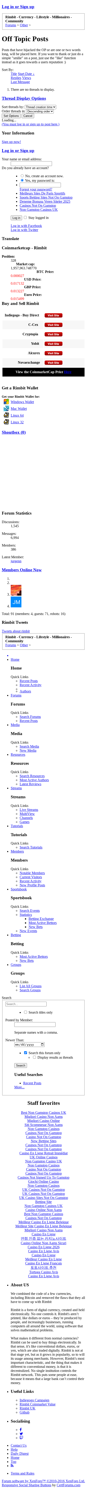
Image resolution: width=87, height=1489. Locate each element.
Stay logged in (38, 218)
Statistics (26, 915)
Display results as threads (55, 1057)
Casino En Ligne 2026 (44, 1247)
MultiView (27, 814)
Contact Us (19, 1445)
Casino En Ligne (44, 1234)
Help (14, 1449)
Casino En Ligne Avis (43, 1251)
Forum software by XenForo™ (43, 1481)
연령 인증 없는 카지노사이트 (43, 1238)
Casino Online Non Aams (43, 1210)
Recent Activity (30, 685)
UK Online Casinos (44, 1157)
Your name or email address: (22, 159)
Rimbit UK (27, 1408)
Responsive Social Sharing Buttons (26, 1485)
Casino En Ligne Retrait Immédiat (43, 1153)
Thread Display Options (24, 98)
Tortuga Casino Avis (43, 1272)
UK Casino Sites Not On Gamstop (43, 1198)
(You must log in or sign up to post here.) (30, 124)
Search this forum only (44, 1053)
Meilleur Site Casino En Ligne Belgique (43, 1226)
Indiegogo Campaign (34, 1400)
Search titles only (40, 1012)
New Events (28, 931)
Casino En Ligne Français (43, 1263)
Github (24, 1412)
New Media (28, 750)
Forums (16, 695)
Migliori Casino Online (43, 1121)
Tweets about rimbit (16, 631)
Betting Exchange (41, 919)
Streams (16, 788)
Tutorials (17, 826)
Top (13, 1462)
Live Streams (29, 810)
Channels (26, 818)
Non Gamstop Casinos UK (39, 209)
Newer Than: (14, 1040)
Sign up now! (11, 142)
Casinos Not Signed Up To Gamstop (43, 1177)
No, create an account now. (44, 176)
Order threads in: (13, 111)
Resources (18, 754)
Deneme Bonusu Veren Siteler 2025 (45, 201)
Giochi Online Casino (43, 1181)
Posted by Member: (19, 1020)
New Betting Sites (43, 1141)
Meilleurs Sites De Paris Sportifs (42, 193)
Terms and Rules (22, 1473)
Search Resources (32, 776)
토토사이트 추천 (43, 1267)
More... (19, 1087)
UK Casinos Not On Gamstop (43, 1190)
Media (15, 725)
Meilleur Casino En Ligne (43, 1259)
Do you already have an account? (25, 168)
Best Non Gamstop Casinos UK (43, 1112)
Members (17, 851)
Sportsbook (19, 889)
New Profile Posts (32, 885)
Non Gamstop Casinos (44, 1129)
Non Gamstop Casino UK (43, 1161)
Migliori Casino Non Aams (44, 1117)
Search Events (30, 910)
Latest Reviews (30, 784)
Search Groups (30, 990)
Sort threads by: (13, 107)
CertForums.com (68, 1485)
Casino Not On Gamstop (43, 1137)
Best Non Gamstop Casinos (43, 1214)
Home (15, 659)
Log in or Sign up (18, 6)
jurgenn (16, 561)
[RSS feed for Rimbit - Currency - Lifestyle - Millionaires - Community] (12, 1466)
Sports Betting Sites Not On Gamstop (46, 197)
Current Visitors (31, 877)
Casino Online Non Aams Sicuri (43, 1243)
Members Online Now (22, 569)
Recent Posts (29, 681)
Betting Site (43, 1202)
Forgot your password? (36, 189)
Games (24, 822)
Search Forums (30, 717)
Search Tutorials (31, 847)
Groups (16, 965)
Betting (16, 935)
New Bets (36, 927)
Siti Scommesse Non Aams (44, 1125)
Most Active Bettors (43, 923)
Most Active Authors (34, 780)
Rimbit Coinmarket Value (38, 1404)
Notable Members (32, 873)
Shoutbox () (14, 432)
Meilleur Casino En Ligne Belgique (44, 1222)
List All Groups (30, 986)
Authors (25, 691)
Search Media (29, 746)
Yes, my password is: (39, 180)
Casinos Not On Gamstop (38, 205)
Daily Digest (20, 1453)
